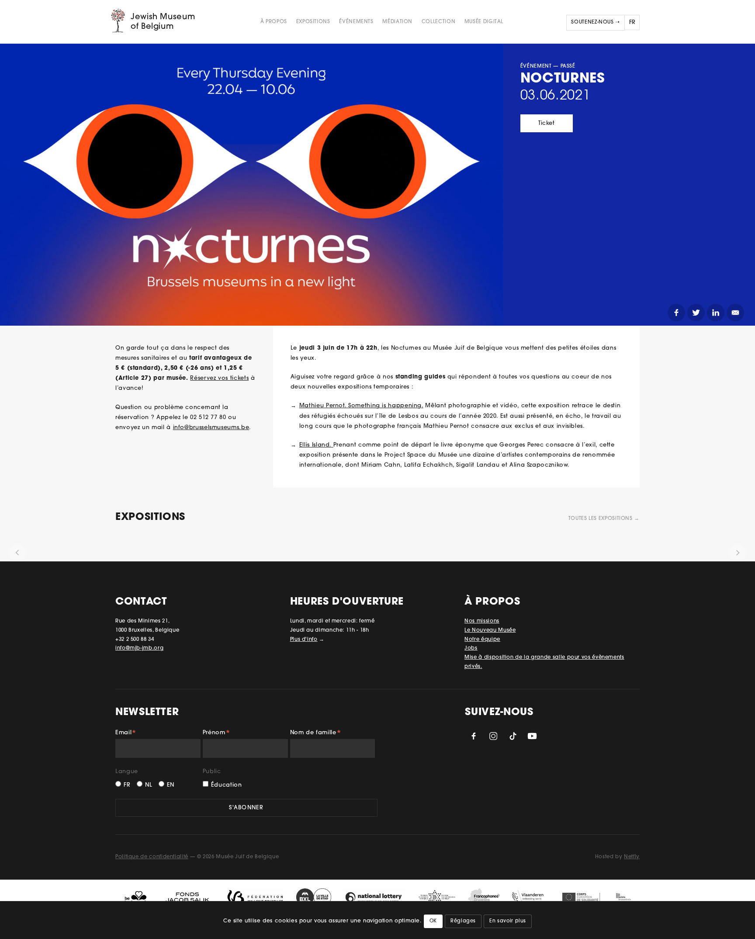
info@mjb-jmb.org (139, 648)
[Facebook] (676, 312)
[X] (696, 312)
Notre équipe (482, 639)
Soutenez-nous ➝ (595, 22)
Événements (356, 21)
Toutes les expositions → (604, 518)
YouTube (532, 736)
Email (126, 734)
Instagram (493, 736)
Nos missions (481, 621)
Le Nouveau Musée (490, 630)
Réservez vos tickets (219, 378)
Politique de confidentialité (151, 857)
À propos (273, 21)
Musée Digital (483, 21)
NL (148, 785)
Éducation (226, 785)
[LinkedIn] (715, 312)
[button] (17, 552)
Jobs (471, 648)
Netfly (632, 857)
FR (127, 785)
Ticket (546, 123)
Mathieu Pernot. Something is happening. (361, 406)
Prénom (216, 734)
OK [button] (433, 921)
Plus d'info (304, 639)
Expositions (313, 21)
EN (170, 785)
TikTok (513, 736)
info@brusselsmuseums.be (211, 427)
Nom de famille (316, 734)
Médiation (397, 21)
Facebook (473, 736)
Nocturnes (562, 79)
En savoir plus (507, 921)
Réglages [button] (463, 921)
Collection (438, 21)
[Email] (735, 312)
